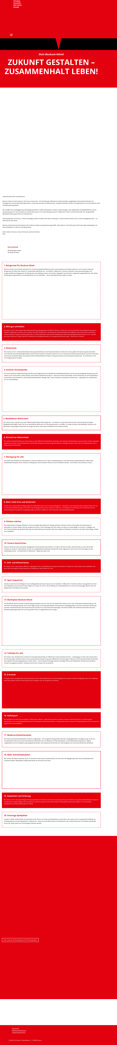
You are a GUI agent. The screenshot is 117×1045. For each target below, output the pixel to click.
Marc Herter (17, 5)
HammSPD (17, 3)
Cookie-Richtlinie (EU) (18, 1032)
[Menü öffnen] (11, 35)
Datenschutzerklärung (19, 1030)
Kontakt (16, 7)
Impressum (15, 1028)
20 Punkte (16, 1)
